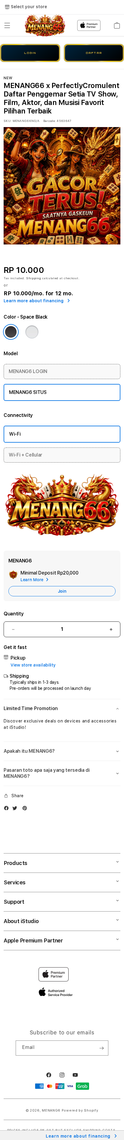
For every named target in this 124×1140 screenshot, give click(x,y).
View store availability (33, 665)
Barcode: (49, 121)
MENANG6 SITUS (28, 392)
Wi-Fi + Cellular (25, 455)
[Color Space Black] (11, 332)
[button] (7, 25)
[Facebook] (8, 809)
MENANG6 (51, 1110)
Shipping (33, 278)
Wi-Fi (14, 434)
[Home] (45, 25)
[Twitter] (16, 809)
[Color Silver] (32, 332)
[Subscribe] (101, 1048)
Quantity (13, 614)
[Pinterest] (26, 809)
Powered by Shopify (80, 1110)
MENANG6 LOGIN (28, 371)
